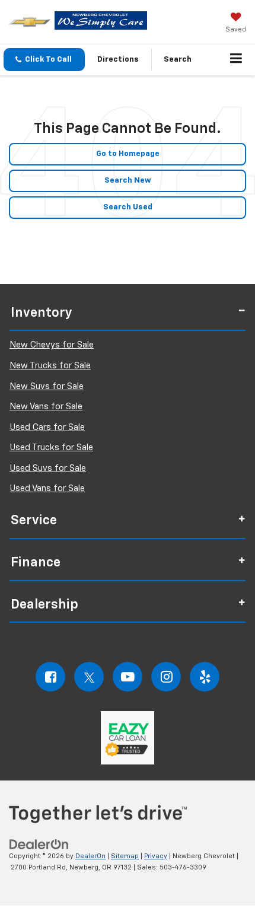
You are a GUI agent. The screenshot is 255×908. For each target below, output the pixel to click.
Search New (127, 180)
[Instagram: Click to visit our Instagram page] (166, 677)
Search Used (127, 207)
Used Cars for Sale (47, 427)
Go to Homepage (128, 154)
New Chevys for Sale (51, 344)
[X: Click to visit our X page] (89, 677)
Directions (118, 59)
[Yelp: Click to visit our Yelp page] (204, 677)
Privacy (155, 856)
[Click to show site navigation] (236, 59)
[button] (44, 59)
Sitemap (125, 856)
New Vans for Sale (45, 406)
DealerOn (90, 856)
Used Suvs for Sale (47, 468)
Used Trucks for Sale (51, 447)
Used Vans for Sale (47, 488)
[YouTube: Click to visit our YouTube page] (127, 677)
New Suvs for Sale (46, 386)
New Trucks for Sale (50, 365)
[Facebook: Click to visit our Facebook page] (50, 677)
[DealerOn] (39, 844)
